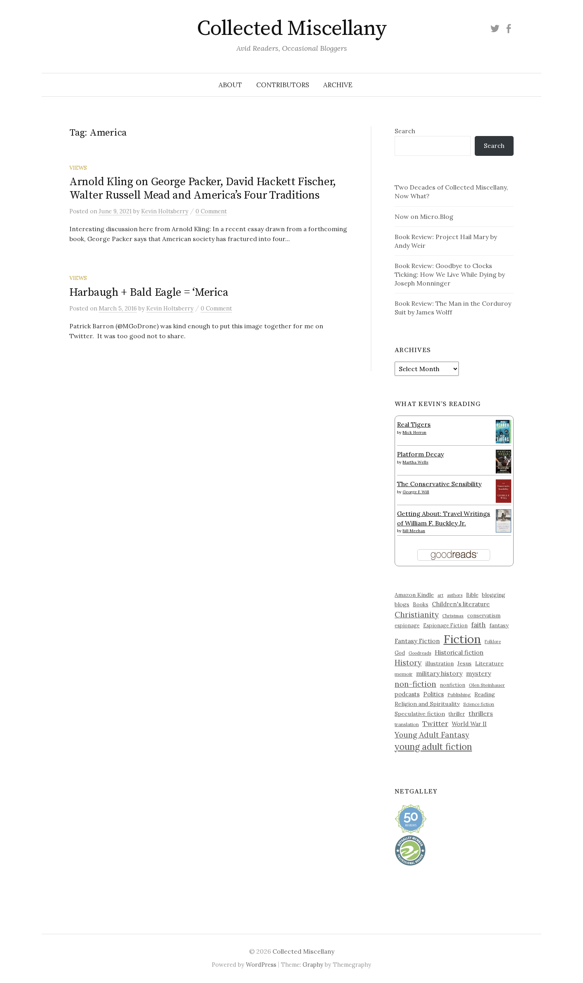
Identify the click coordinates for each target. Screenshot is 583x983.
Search (405, 131)
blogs (402, 604)
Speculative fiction (420, 713)
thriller (457, 714)
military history (439, 673)
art (440, 595)
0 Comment (211, 211)
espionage (407, 625)
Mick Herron (414, 432)
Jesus (464, 663)
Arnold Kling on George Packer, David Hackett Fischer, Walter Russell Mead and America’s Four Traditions (202, 188)
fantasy (499, 625)
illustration (439, 663)
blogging (493, 594)
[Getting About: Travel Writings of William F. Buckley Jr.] (503, 520)
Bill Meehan (414, 530)
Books (420, 604)
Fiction (462, 638)
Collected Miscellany (291, 28)
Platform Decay (420, 454)
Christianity (417, 614)
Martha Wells (415, 462)
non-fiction (415, 684)
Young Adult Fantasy (432, 735)
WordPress (261, 964)
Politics (433, 694)
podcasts (407, 694)
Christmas (453, 616)
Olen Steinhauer (487, 685)
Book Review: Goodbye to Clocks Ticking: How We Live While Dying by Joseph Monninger (450, 274)
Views (78, 167)
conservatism (484, 615)
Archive (338, 84)
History (408, 662)
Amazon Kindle (414, 594)
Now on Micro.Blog (424, 216)
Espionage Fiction (445, 625)
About (230, 84)
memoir (403, 674)
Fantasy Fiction (417, 641)
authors (454, 595)
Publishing (459, 694)
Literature (489, 663)
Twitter (435, 723)
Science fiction (478, 704)
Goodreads (419, 653)
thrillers (480, 713)
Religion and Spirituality (427, 703)
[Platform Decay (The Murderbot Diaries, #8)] (503, 461)
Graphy (313, 964)
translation (407, 724)
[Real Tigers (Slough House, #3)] (503, 431)
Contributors (282, 84)
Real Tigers (414, 424)
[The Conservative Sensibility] (503, 490)
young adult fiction (433, 746)
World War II (469, 724)
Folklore (493, 641)
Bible (472, 595)
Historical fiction (459, 652)
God (400, 653)
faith (478, 625)
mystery (478, 673)
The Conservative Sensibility (439, 484)
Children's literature (461, 604)
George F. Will (416, 491)
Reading (484, 694)
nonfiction (452, 685)
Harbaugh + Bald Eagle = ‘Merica (148, 292)
